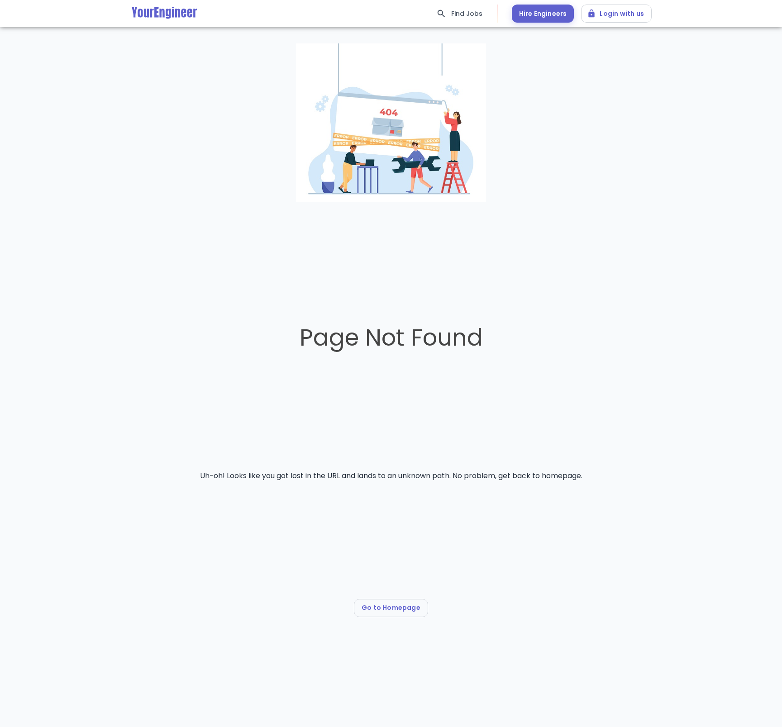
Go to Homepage (391, 607)
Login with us (622, 13)
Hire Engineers (543, 13)
